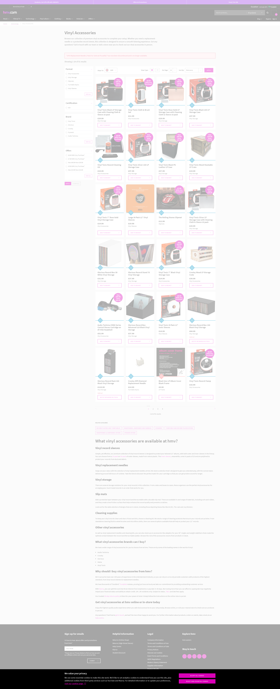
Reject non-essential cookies (197, 681)
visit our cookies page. (74, 683)
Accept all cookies (197, 675)
